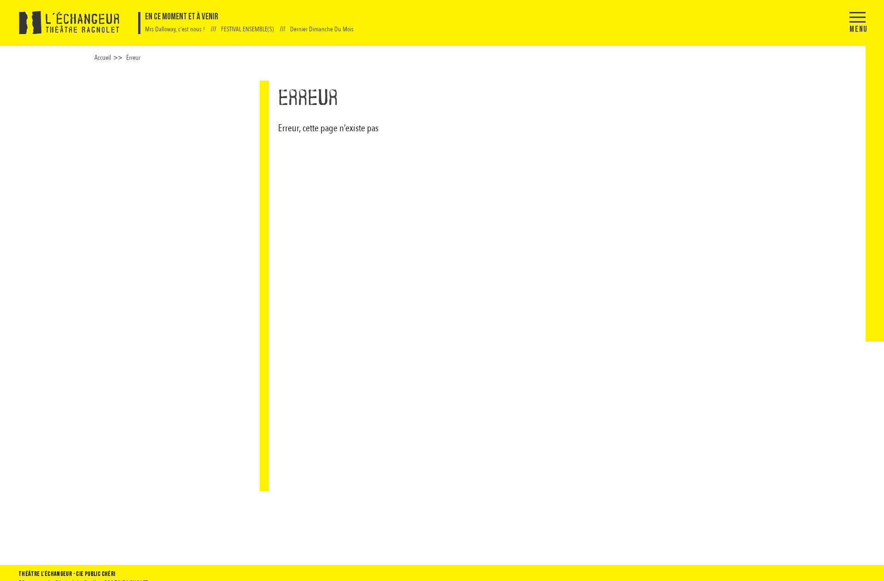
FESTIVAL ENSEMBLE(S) (248, 29)
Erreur (133, 57)
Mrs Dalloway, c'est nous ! (175, 29)
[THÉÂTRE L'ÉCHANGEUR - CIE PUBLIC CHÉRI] (69, 23)
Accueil (102, 57)
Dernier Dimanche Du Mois (322, 29)
